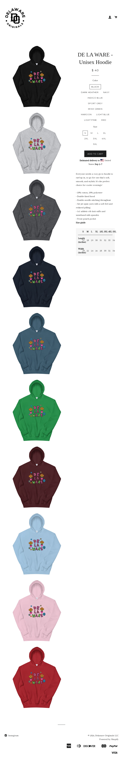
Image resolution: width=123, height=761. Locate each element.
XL (104, 133)
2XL (86, 138)
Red (103, 120)
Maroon (86, 114)
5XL (95, 144)
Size (95, 126)
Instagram (13, 735)
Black (95, 87)
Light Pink (90, 120)
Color (95, 80)
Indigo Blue (95, 98)
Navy (106, 92)
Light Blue (103, 114)
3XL (95, 138)
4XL (104, 138)
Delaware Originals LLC (106, 735)
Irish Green (95, 109)
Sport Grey (95, 103)
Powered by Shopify (108, 739)
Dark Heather (90, 92)
